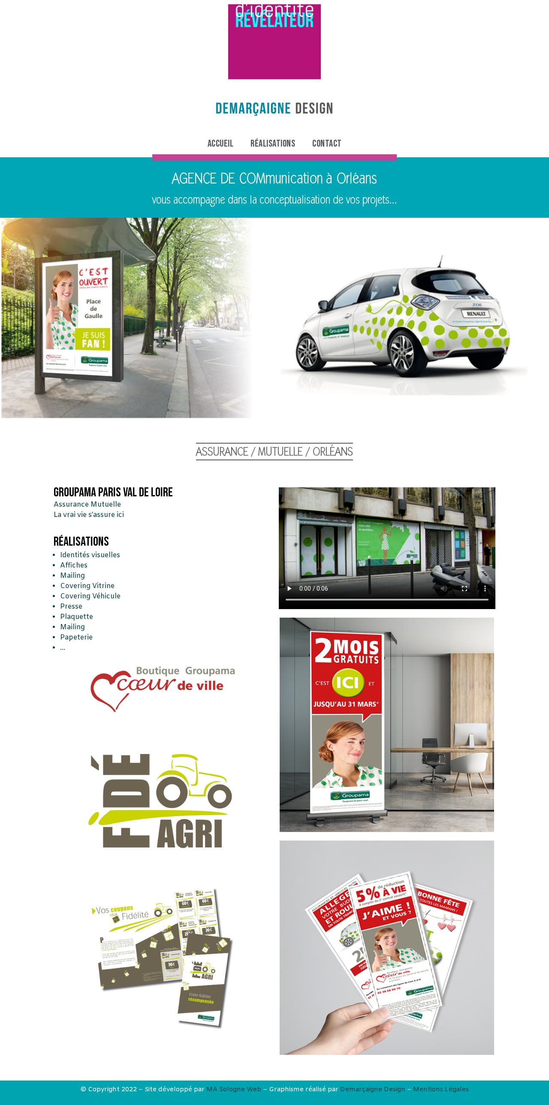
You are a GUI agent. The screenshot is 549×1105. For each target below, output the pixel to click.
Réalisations (272, 144)
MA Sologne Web (233, 1089)
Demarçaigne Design (372, 1089)
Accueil (221, 144)
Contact (327, 144)
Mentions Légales (441, 1089)
